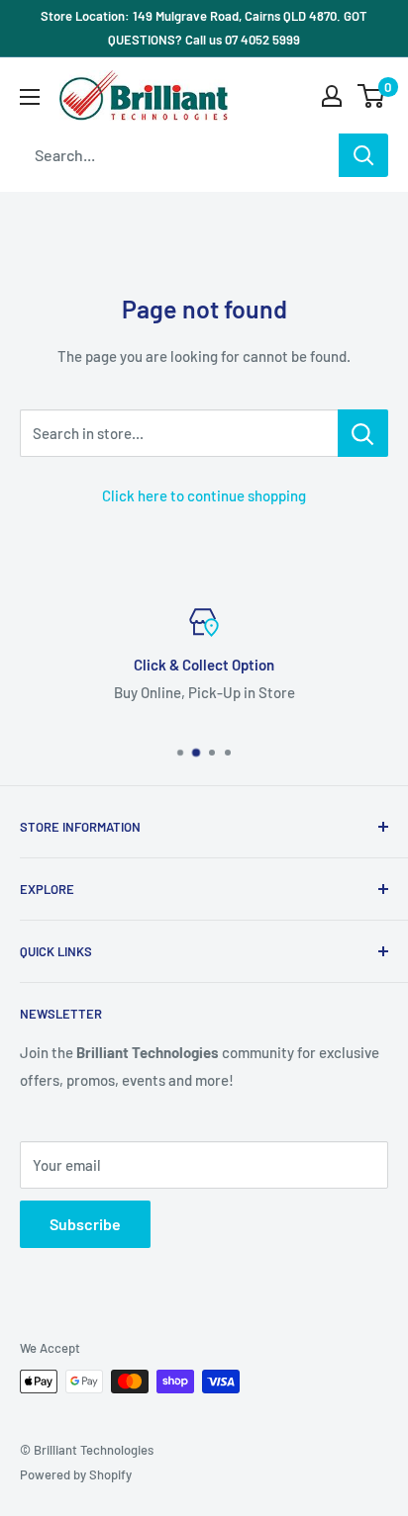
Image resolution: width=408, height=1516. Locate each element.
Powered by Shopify (76, 1474)
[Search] (363, 155)
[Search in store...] (363, 433)
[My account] (332, 96)
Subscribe (85, 1223)
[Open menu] (30, 97)
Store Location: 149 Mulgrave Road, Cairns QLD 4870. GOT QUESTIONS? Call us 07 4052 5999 (204, 27)
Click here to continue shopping (204, 495)
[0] (371, 96)
